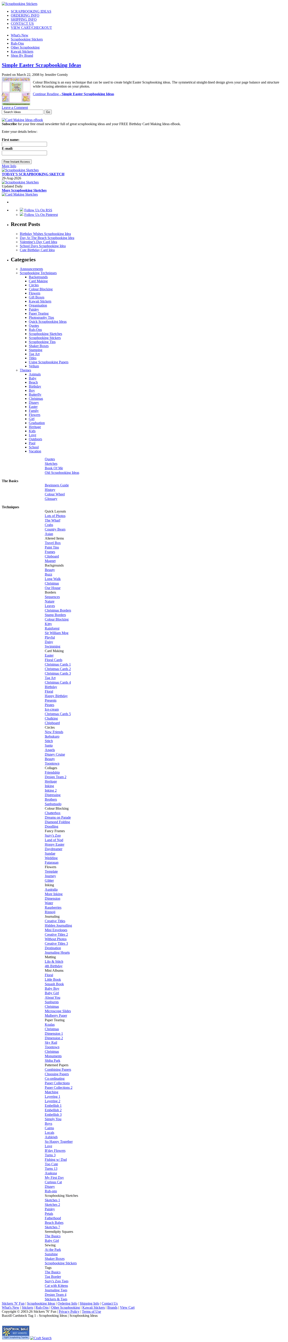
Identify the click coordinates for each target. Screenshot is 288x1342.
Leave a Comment (15, 107)
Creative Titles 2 (56, 934)
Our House (53, 588)
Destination (53, 948)
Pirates (49, 705)
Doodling (51, 826)
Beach (33, 382)
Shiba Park (52, 1060)
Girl (31, 419)
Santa (49, 745)
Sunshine (51, 1254)
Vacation (35, 451)
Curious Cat (53, 1182)
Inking (49, 786)
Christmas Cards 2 (58, 669)
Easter (33, 407)
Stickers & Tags (56, 1299)
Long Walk (53, 579)
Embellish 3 (53, 1114)
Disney (34, 402)
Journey (50, 876)
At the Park (53, 1250)
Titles (32, 358)
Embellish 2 (53, 1110)
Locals (49, 1132)
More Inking (54, 894)
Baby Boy (52, 988)
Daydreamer (53, 849)
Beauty (50, 570)
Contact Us (110, 1303)
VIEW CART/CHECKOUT (31, 27)
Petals (49, 1213)
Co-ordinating (55, 1078)
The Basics (53, 1236)
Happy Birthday (56, 696)
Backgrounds (38, 277)
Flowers (34, 293)
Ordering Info (67, 1303)
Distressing (53, 795)
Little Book (53, 979)
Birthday (35, 386)
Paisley (34, 309)
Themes (25, 370)
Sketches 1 (52, 1200)
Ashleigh (51, 1137)
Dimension (52, 898)
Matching (51, 1092)
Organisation (38, 305)
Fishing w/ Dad (56, 1159)
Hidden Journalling (58, 925)
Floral (49, 691)
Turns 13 (51, 1168)
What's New (19, 35)
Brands (112, 1307)
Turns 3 (50, 1155)
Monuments (53, 1056)
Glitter (49, 880)
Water (49, 903)
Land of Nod (54, 840)
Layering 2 (52, 1101)
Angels (50, 750)
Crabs (49, 525)
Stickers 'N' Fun (13, 1303)
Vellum (34, 366)
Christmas (36, 398)
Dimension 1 (54, 1033)
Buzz (48, 574)
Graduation (37, 423)
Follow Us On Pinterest (41, 215)
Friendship (52, 772)
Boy (32, 390)
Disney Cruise (55, 754)
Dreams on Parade (58, 817)
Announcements (31, 269)
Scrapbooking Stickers (27, 39)
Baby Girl (52, 993)
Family (34, 411)
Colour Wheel (55, 494)
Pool (32, 443)
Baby (32, 378)
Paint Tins (52, 547)
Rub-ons (51, 1191)
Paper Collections (57, 1083)
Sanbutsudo (53, 804)
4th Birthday (54, 966)
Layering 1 (52, 1096)
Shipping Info (89, 1303)
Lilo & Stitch (54, 961)
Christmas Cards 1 (58, 664)
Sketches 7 (52, 1227)
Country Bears (55, 529)
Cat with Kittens (56, 1286)
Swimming (52, 646)
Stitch (49, 741)
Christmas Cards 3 (58, 673)
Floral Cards (53, 660)
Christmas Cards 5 (58, 714)
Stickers (27, 1307)
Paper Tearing (39, 313)
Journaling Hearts (57, 952)
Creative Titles (55, 921)
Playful (50, 637)
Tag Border (53, 1277)
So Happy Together (59, 1141)
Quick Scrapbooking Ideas (48, 321)
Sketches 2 (52, 1204)
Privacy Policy (69, 1311)
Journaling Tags (56, 1290)
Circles (34, 285)
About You (52, 997)
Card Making (38, 281)
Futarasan (51, 862)
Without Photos (56, 939)
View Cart (127, 1307)
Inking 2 (51, 790)
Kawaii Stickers (22, 51)
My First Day (54, 1177)
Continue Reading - (73, 94)
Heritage (35, 427)
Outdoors (35, 439)
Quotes (34, 326)
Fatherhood (53, 1218)
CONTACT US (22, 23)
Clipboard (52, 556)
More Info (9, 166)
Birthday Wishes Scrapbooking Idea (45, 234)
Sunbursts (52, 1002)
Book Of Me (54, 468)
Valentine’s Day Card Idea (38, 242)
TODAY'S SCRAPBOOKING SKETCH (33, 174)
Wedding (51, 858)
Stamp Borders (55, 615)
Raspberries (53, 907)
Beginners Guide (57, 485)
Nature (49, 601)
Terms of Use (91, 1311)
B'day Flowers (55, 1150)
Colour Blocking (41, 289)
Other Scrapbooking (25, 47)
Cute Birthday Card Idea (37, 250)
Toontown (52, 763)
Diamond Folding (57, 822)
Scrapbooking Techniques (38, 273)
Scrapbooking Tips (42, 342)
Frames (50, 552)
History (50, 490)
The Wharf (52, 520)
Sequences (52, 597)
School (34, 447)
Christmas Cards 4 (58, 682)
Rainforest (52, 628)
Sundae (50, 853)
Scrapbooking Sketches (45, 334)
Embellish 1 (53, 1105)
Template (51, 871)
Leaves (50, 606)
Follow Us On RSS (38, 210)
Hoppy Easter (54, 844)
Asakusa (51, 1173)
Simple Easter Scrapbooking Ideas (41, 65)
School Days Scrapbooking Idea (43, 246)
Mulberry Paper (56, 1015)
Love (32, 435)
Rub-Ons (17, 43)
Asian (49, 534)
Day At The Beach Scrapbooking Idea (47, 238)
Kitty (48, 624)
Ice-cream (52, 709)
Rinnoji (50, 912)
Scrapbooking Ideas (41, 1303)
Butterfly (35, 394)
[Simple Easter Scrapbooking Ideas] (16, 104)
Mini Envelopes (56, 930)
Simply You (53, 1119)
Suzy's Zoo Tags (56, 1281)
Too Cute (51, 1164)
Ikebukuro (52, 736)
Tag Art (34, 354)
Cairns (49, 1128)
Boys (48, 1123)
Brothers (51, 799)
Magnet (50, 561)
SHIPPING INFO (24, 19)
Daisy (49, 642)
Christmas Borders (58, 610)
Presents (50, 700)
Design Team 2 (55, 777)
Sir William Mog (56, 633)
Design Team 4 (55, 1295)
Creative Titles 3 (56, 943)
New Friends (54, 732)
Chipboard (52, 723)
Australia (51, 889)
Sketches (51, 463)
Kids (32, 431)
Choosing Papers (57, 1074)
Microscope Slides (58, 1011)
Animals (35, 374)
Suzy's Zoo (53, 835)
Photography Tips (41, 317)
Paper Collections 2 (58, 1087)
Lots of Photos (55, 516)
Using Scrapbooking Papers (48, 362)
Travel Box (53, 543)
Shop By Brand (22, 55)
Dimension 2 (54, 1038)
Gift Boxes (36, 297)
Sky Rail (51, 1042)
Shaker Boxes (39, 346)
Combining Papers (58, 1069)
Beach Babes (54, 1223)
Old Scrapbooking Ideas (62, 472)
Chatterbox (53, 813)
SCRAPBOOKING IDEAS (31, 11)
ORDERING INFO (25, 15)
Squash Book (54, 984)
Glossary (51, 499)
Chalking (51, 718)
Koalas (50, 1024)
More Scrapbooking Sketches (24, 190)
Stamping (35, 350)
